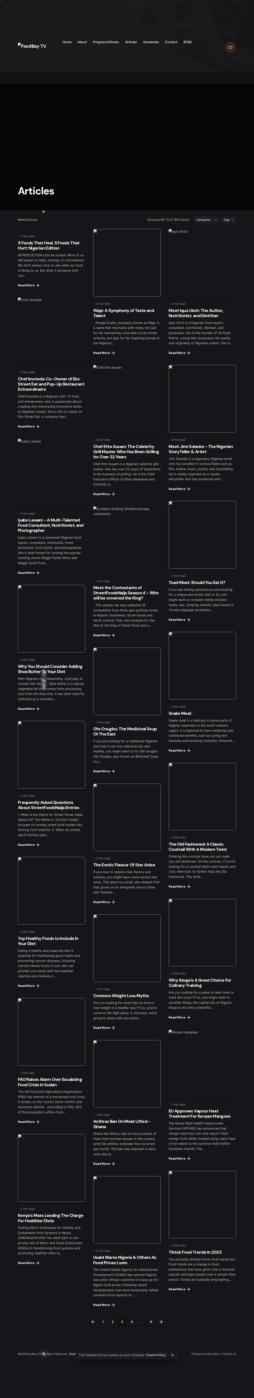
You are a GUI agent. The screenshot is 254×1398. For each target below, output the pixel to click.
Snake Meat (180, 713)
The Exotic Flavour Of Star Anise (124, 865)
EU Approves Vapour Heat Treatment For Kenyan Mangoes (200, 1113)
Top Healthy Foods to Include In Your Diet (48, 941)
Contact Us (229, 1353)
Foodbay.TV (34, 1353)
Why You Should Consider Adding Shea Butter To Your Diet (50, 669)
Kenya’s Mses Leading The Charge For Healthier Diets (51, 1217)
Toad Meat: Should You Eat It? (197, 582)
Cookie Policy (156, 1355)
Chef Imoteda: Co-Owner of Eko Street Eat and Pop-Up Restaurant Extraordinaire (51, 384)
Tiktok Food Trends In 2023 (195, 1252)
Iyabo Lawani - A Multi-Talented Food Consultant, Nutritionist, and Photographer (51, 525)
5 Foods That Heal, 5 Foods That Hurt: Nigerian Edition (49, 245)
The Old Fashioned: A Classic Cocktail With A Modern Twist (198, 846)
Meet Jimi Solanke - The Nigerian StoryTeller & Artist (201, 449)
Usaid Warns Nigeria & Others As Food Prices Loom (124, 1259)
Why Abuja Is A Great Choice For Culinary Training (200, 982)
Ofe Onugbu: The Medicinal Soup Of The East (125, 731)
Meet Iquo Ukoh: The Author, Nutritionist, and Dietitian (196, 313)
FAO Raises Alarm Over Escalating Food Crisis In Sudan (50, 1081)
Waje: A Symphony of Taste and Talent (123, 313)
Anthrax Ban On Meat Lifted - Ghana (122, 1123)
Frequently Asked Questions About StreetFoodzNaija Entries (48, 805)
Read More (26, 285)
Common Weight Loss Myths (121, 996)
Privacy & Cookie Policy (205, 1353)
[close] (172, 1355)
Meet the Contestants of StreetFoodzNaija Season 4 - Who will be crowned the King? (126, 593)
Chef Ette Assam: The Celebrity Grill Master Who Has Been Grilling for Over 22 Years (126, 452)
